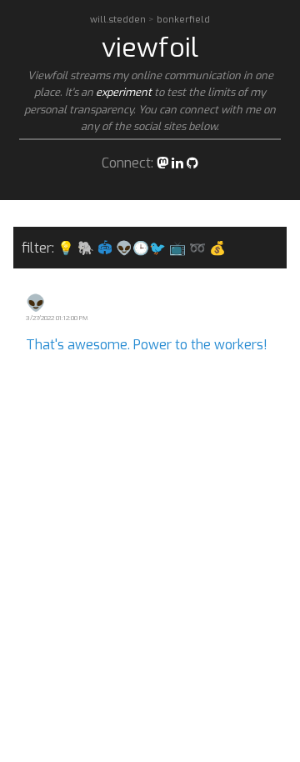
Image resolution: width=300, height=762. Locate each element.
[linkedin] (177, 163)
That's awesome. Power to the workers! (147, 344)
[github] (192, 163)
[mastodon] (162, 163)
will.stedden (119, 19)
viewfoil (150, 47)
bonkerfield (183, 19)
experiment (124, 92)
